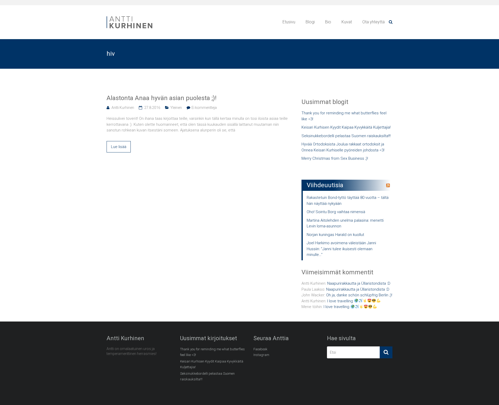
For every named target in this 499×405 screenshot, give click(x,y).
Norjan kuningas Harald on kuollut (335, 234)
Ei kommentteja (204, 108)
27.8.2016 (152, 108)
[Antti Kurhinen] (130, 17)
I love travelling (340, 301)
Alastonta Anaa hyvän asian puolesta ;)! (161, 98)
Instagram (261, 355)
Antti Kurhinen (122, 108)
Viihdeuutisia (325, 185)
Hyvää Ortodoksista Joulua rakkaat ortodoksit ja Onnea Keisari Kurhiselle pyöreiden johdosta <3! (342, 147)
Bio (328, 21)
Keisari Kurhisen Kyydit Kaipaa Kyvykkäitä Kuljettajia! (346, 127)
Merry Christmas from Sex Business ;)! (334, 158)
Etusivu (289, 21)
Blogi (310, 21)
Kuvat (347, 21)
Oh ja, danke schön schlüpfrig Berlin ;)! (359, 295)
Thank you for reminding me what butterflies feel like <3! (343, 116)
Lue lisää (118, 146)
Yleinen (176, 108)
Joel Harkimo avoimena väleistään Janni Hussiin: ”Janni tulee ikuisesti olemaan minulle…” (341, 249)
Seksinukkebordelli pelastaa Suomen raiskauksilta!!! (346, 136)
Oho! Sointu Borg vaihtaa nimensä (336, 212)
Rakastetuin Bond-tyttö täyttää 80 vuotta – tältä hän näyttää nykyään (348, 200)
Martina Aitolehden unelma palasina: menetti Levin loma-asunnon (345, 223)
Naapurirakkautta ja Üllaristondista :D (358, 283)
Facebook (260, 349)
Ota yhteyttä (373, 21)
